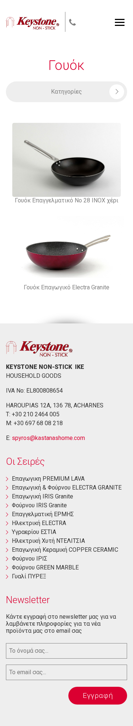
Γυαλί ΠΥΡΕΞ (29, 576)
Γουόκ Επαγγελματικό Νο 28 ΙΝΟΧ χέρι (66, 200)
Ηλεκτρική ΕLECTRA (39, 523)
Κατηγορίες (66, 91)
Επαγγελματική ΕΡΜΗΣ (43, 514)
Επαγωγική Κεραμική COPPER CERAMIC (65, 549)
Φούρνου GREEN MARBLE (45, 567)
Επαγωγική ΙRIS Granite (42, 496)
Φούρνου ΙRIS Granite (39, 505)
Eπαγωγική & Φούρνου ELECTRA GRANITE (67, 487)
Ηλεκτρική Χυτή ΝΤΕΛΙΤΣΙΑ (48, 540)
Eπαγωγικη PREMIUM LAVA (48, 478)
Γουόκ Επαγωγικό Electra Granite (66, 287)
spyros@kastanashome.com (48, 437)
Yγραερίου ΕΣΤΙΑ (34, 531)
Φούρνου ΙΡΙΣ (29, 558)
